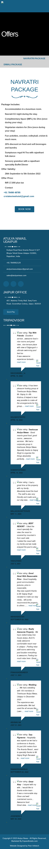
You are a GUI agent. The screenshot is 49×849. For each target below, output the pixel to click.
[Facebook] (6, 284)
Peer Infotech (33, 846)
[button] (46, 6)
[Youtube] (21, 284)
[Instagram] (13, 284)
